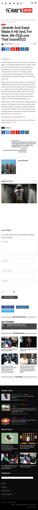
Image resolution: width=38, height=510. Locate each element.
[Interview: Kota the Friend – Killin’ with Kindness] (5, 397)
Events (13, 418)
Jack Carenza (16, 413)
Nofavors (20, 394)
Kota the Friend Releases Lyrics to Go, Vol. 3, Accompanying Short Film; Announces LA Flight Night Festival (24, 410)
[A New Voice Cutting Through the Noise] (28, 342)
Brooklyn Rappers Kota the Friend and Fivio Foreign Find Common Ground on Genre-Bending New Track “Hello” (28, 369)
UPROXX (14, 122)
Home (3, 20)
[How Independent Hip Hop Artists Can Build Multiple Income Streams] (28, 438)
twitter (8, 311)
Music (7, 20)
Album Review (15, 404)
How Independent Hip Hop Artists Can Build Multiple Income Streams (27, 447)
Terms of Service (6, 494)
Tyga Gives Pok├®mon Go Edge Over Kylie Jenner (15, 150)
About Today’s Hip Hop (22, 504)
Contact (4, 487)
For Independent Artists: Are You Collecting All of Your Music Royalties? (9, 467)
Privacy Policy (5, 491)
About (3, 483)
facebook (8, 307)
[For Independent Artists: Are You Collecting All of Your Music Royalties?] (9, 458)
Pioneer (28, 404)
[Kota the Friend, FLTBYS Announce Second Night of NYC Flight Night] (5, 421)
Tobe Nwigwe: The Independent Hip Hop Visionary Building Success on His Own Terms (9, 448)
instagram (23, 307)
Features (14, 394)
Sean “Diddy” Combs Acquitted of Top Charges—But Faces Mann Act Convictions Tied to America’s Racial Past (9, 369)
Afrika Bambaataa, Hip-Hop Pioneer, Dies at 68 (9, 349)
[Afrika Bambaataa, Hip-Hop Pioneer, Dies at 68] (9, 342)
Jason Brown (8, 44)
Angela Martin (16, 400)
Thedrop (26, 394)
